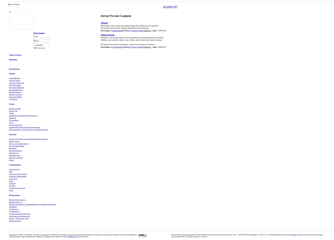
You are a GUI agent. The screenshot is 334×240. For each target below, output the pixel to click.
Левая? (104, 23)
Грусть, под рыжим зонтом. (19, 144)
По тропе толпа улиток (17, 188)
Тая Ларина (13, 99)
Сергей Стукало (14, 81)
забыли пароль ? (41, 48)
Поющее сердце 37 (15, 202)
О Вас (11, 181)
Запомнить (39, 45)
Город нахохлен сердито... (18, 174)
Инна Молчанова (15, 85)
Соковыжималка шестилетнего (20, 214)
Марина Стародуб (15, 95)
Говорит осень (14, 141)
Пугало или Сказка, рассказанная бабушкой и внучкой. (28, 139)
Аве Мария (13, 207)
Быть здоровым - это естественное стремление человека (28, 130)
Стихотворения (117, 30)
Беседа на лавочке (15, 151)
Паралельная (107, 35)
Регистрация (39, 33)
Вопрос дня (13, 111)
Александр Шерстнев (16, 83)
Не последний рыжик (16, 146)
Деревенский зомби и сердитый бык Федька (24, 127)
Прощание (12, 148)
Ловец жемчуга (14, 169)
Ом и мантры (13, 120)
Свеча (11, 190)
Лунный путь (13, 209)
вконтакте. (293, 235)
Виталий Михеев (15, 92)
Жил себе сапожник (16, 158)
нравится (147, 30)
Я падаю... (12, 186)
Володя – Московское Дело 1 (19, 218)
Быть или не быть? (15, 125)
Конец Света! (13, 153)
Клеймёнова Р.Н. (73, 237)
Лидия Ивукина (14, 78)
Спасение (12, 183)
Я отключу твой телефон (17, 176)
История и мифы (15, 109)
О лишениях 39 (14, 211)
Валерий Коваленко (16, 90)
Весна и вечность (15, 221)
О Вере (11, 113)
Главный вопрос (14, 155)
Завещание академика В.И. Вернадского (23, 116)
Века (10, 172)
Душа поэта (13, 179)
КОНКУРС (170, 7)
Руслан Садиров (136, 30)
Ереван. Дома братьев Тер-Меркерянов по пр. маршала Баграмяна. (32, 204)
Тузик (11, 123)
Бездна (11, 160)
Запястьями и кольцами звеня (19, 216)
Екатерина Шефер (15, 97)
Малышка (12, 118)
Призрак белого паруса (17, 200)
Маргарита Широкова (16, 88)
